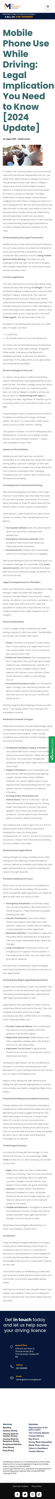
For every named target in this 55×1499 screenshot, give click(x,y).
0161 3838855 (24, 16)
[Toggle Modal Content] (48, 6)
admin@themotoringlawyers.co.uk (31, 1379)
